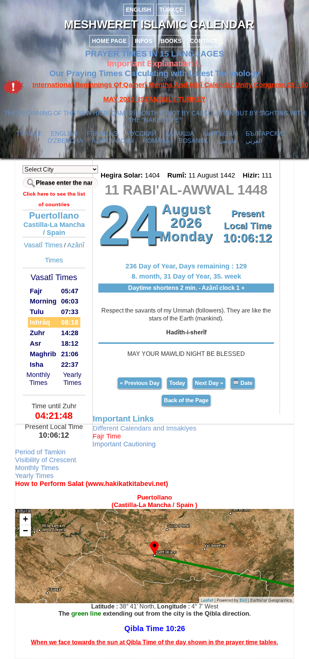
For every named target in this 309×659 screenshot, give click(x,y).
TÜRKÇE (171, 9)
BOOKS (171, 41)
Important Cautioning (124, 444)
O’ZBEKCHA (65, 141)
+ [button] (25, 519)
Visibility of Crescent (45, 460)
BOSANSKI (194, 141)
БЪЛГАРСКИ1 (266, 133)
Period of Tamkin (40, 452)
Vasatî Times (43, 245)
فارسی (228, 141)
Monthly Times (38, 378)
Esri (243, 600)
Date (245, 383)
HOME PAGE (109, 41)
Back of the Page (186, 400)
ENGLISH (138, 9)
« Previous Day (139, 383)
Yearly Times (72, 378)
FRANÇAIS (102, 133)
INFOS (143, 41)
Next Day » (209, 383)
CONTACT (203, 41)
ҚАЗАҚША (179, 133)
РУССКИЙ (141, 133)
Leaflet (207, 600)
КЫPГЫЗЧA (220, 133)
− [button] (25, 530)
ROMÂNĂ (156, 141)
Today (177, 383)
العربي (254, 141)
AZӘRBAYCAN (113, 141)
